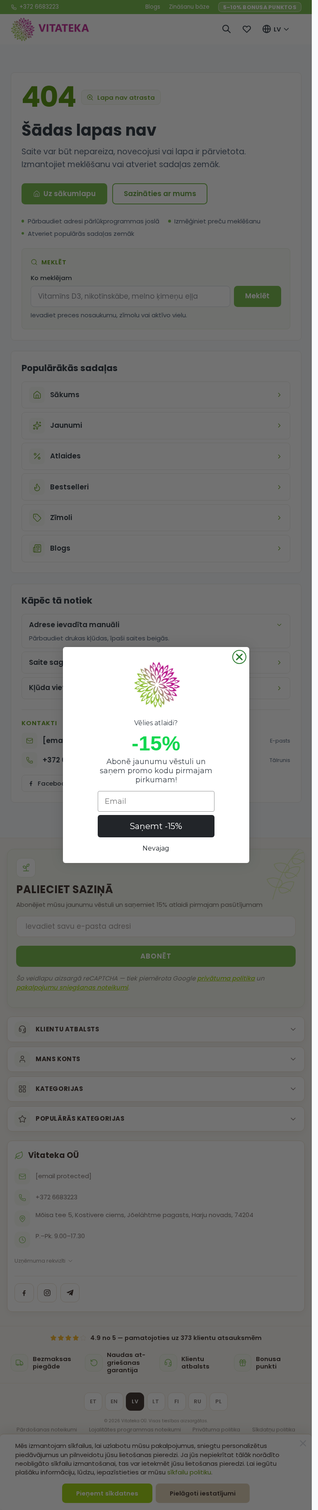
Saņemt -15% (156, 826)
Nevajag (155, 848)
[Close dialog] (239, 657)
